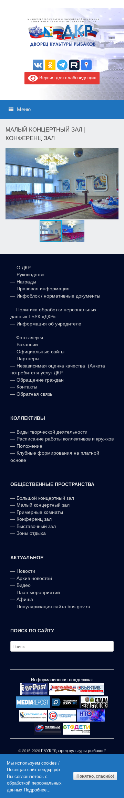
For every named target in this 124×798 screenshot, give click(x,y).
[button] (112, 183)
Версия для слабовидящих (67, 77)
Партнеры (28, 358)
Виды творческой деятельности (52, 432)
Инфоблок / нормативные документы (58, 296)
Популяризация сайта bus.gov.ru (53, 606)
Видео (24, 585)
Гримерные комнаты (40, 512)
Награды (26, 281)
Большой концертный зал (45, 498)
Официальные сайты (40, 351)
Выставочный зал (36, 526)
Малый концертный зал (43, 505)
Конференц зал (34, 519)
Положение (29, 446)
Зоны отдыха (31, 533)
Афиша (25, 599)
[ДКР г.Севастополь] (62, 32)
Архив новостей (34, 578)
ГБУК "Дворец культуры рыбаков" (73, 750)
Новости (26, 571)
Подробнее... (37, 789)
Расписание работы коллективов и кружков (65, 439)
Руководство (30, 274)
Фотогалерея (29, 337)
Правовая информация (43, 288)
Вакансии (27, 344)
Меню (24, 109)
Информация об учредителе (49, 324)
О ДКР (24, 267)
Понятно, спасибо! (95, 776)
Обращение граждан (40, 380)
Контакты (26, 387)
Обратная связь (33, 394)
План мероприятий (38, 592)
